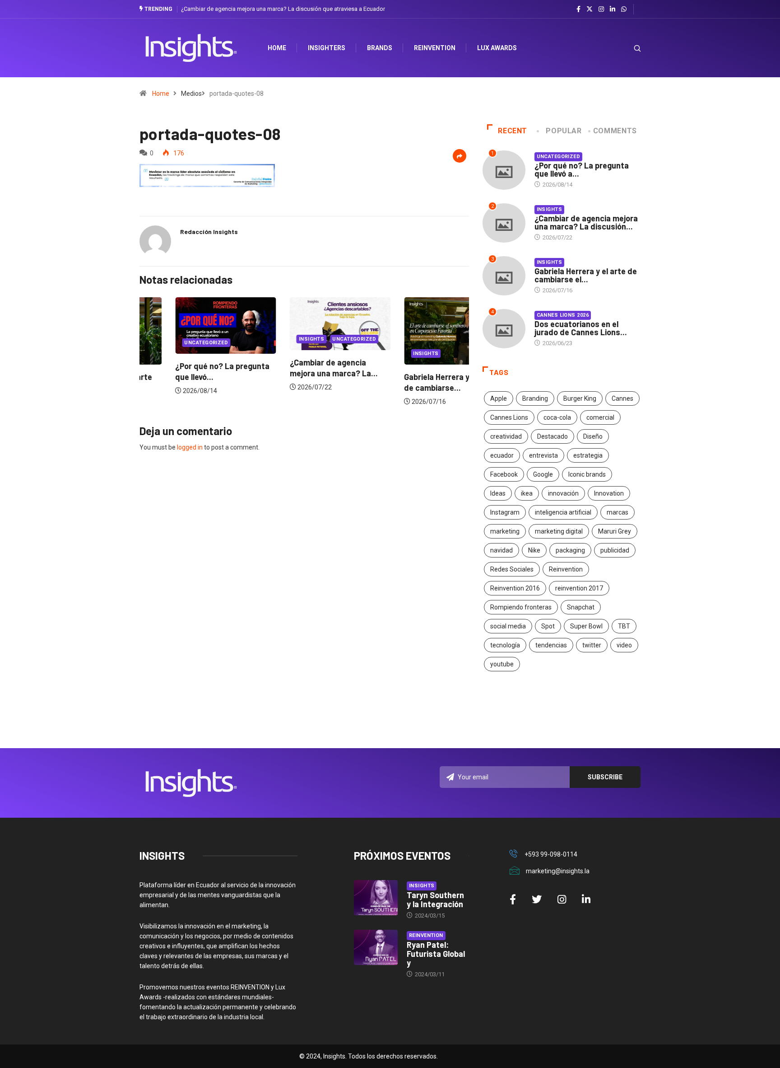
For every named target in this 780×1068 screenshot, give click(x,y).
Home (160, 93)
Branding (535, 398)
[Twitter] (589, 9)
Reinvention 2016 (515, 588)
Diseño (593, 436)
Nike (534, 550)
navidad (501, 550)
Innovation (609, 493)
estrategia (588, 455)
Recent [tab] (512, 130)
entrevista (543, 455)
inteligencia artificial (563, 512)
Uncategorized (170, 343)
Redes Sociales (512, 569)
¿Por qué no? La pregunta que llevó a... (581, 169)
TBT (624, 626)
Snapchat (580, 607)
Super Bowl (586, 626)
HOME (277, 48)
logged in (190, 447)
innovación (563, 493)
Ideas (498, 493)
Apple (498, 398)
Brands (379, 48)
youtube (502, 664)
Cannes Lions (509, 417)
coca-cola (557, 417)
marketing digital (559, 531)
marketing (505, 531)
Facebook (504, 474)
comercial (600, 417)
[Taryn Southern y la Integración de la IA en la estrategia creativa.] (376, 897)
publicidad (614, 550)
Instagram (505, 512)
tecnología (505, 645)
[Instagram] (601, 9)
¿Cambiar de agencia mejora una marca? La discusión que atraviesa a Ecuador (283, 8)
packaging (570, 550)
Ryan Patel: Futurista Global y (436, 954)
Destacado (552, 436)
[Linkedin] (612, 9)
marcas (617, 512)
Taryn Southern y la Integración (435, 899)
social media (508, 626)
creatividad (506, 436)
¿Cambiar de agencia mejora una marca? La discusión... (586, 222)
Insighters (326, 48)
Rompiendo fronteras (521, 607)
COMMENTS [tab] (615, 130)
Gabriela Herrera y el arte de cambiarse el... (585, 275)
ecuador (502, 455)
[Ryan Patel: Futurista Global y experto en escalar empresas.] (376, 947)
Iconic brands (587, 474)
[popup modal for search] (626, 48)
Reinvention (434, 48)
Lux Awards (497, 48)
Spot (548, 626)
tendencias (551, 645)
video (624, 645)
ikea (527, 493)
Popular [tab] (563, 130)
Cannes (622, 398)
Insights (275, 339)
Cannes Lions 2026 (563, 315)
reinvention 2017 (579, 588)
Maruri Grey (614, 531)
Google (543, 474)
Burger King (579, 398)
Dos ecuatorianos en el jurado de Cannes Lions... (580, 328)
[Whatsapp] (624, 9)
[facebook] (578, 9)
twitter (591, 645)
